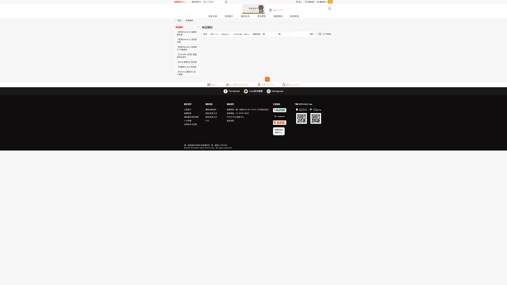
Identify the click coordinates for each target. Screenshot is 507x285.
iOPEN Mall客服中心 (235, 117)
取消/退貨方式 (211, 117)
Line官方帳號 (255, 91)
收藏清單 (310, 2)
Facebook (234, 91)
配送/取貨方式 (211, 113)
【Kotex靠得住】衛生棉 (187, 62)
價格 (246, 34)
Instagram (277, 91)
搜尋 (330, 9)
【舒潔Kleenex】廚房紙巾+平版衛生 (187, 48)
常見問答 (261, 16)
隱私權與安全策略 (191, 117)
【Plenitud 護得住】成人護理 (186, 73)
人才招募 (187, 121)
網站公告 (245, 16)
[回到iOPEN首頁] (179, 1)
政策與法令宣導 (190, 124)
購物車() (323, 2)
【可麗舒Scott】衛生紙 (186, 67)
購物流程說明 (211, 109)
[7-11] (279, 112)
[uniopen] (279, 117)
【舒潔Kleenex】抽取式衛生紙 (187, 33)
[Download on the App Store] (301, 116)
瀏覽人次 (213, 34)
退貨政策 (294, 16)
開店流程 (230, 121)
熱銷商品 (224, 34)
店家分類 (212, 16)
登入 (300, 2)
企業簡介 (187, 109)
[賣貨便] (279, 124)
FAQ (207, 121)
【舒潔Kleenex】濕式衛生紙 (187, 40)
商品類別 (179, 27)
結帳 (330, 2)
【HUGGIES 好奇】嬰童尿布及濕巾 (187, 55)
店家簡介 (229, 16)
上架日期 (236, 34)
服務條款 (278, 16)
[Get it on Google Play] (316, 116)
